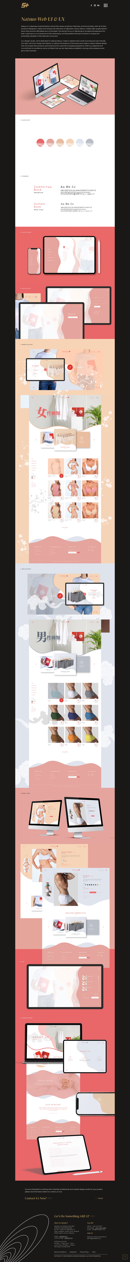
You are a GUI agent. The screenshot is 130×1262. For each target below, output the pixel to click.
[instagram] (94, 5)
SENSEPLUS (63, 1236)
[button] (106, 5)
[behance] (98, 5)
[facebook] (91, 5)
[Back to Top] (125, 1257)
